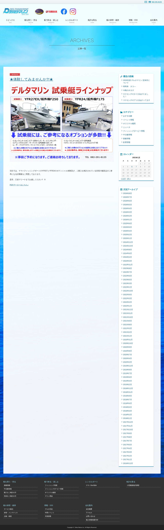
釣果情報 (126, 142)
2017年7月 (127, 441)
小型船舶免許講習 (133, 485)
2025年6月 (127, 223)
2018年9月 (127, 396)
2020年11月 (128, 340)
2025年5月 (127, 227)
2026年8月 (127, 193)
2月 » (129, 179)
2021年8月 (127, 325)
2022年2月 (127, 302)
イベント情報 (128, 120)
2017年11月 (128, 426)
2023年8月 (127, 268)
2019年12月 (128, 366)
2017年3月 (127, 452)
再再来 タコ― (129, 86)
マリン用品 (49, 496)
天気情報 (48, 516)
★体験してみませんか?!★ (31, 79)
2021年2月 (127, 332)
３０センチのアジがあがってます (136, 100)
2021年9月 (127, 321)
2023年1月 (127, 287)
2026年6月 (127, 201)
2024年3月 (127, 261)
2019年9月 (127, 370)
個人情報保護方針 (92, 520)
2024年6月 (127, 253)
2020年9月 (127, 347)
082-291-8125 (157, 2)
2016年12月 (128, 463)
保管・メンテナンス (11, 513)
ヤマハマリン (51, 11)
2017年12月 (128, 422)
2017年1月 (127, 459)
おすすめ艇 (127, 116)
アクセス (89, 513)
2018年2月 (127, 415)
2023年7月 (127, 272)
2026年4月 (127, 208)
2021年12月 (128, 310)
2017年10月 (128, 430)
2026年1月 (127, 220)
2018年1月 (127, 418)
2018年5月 (127, 407)
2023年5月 (127, 280)
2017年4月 (127, 448)
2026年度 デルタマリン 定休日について (136, 81)
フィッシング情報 (51, 485)
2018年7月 (127, 400)
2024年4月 (127, 257)
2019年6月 (127, 377)
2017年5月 (127, 445)
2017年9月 (127, 433)
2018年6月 (127, 403)
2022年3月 (127, 298)
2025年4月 (127, 231)
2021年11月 (128, 313)
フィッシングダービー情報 (134, 131)
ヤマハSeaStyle (91, 485)
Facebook (64, 11)
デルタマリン (15, 11)
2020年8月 (127, 351)
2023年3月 (127, 283)
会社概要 (89, 509)
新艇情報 (126, 139)
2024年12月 (128, 242)
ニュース (126, 127)
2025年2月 (127, 235)
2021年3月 (127, 328)
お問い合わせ (146, 2)
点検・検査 (8, 516)
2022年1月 (127, 306)
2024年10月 (128, 246)
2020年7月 (127, 355)
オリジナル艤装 (129, 123)
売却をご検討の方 (10, 496)
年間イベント (49, 513)
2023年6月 (127, 276)
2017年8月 (127, 437)
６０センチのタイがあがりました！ (135, 95)
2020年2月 (127, 362)
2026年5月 (127, 205)
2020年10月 (128, 343)
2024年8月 (127, 250)
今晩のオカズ (128, 90)
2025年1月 (127, 238)
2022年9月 (127, 295)
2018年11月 (128, 392)
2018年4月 (127, 411)
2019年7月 (127, 373)
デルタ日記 (49, 509)
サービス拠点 (8, 509)
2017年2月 (127, 456)
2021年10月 (128, 317)
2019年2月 (127, 385)
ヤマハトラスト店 (39, 11)
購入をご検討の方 (10, 492)
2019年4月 (127, 381)
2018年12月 (128, 388)
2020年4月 (127, 358)
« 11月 (123, 179)
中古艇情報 (127, 135)
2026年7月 (127, 197)
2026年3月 (127, 212)
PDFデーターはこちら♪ (19, 185)
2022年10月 (128, 291)
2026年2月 (127, 216)
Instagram (73, 11)
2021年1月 (127, 336)
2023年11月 (128, 265)
